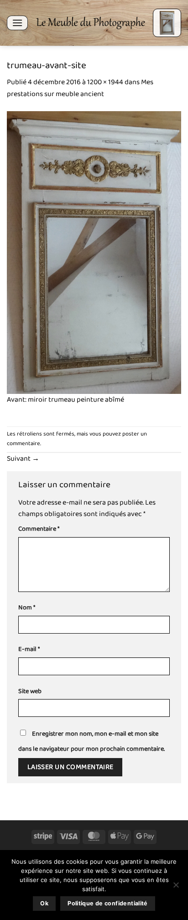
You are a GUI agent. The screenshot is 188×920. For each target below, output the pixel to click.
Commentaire (38, 529)
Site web (30, 691)
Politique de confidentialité (108, 903)
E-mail (29, 649)
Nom (26, 608)
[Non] (175, 887)
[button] (17, 22)
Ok (44, 903)
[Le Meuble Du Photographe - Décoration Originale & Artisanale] (90, 23)
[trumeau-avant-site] (94, 252)
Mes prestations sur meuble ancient (80, 88)
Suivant (23, 458)
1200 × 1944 (105, 82)
